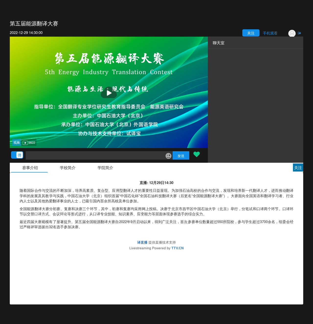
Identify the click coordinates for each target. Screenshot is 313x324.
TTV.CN (177, 248)
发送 (181, 155)
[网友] (288, 33)
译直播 (142, 242)
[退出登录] (299, 32)
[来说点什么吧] (95, 155)
